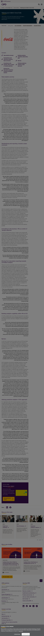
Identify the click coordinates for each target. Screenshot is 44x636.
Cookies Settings (17, 634)
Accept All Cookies (25, 634)
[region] (22, 630)
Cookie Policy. (20, 631)
